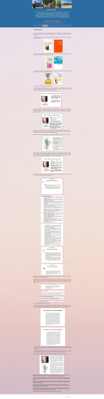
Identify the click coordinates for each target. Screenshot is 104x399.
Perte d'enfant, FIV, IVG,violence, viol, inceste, (48, 14)
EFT (36, 15)
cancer (67, 14)
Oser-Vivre (51, 10)
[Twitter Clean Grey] (67, 396)
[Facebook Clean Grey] (66, 396)
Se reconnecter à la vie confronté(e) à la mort (52, 12)
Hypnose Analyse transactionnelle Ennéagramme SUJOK (55, 15)
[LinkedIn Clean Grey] (69, 396)
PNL (38, 15)
